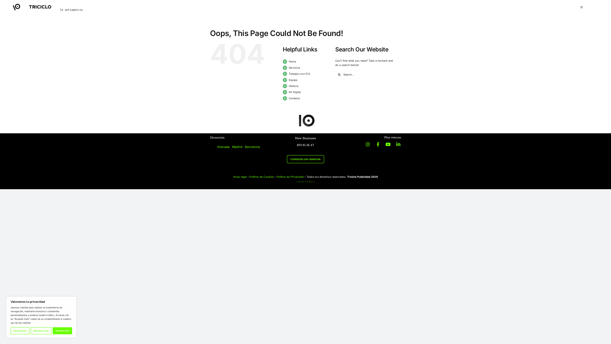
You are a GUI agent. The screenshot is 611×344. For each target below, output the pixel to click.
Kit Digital (295, 92)
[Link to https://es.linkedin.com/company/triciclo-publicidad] (398, 144)
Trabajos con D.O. (300, 73)
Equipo (293, 80)
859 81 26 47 (305, 145)
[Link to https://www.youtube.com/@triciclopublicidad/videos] (388, 144)
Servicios (294, 67)
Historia (293, 86)
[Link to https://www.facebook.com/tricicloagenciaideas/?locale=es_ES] (378, 144)
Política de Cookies (262, 176)
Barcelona (252, 147)
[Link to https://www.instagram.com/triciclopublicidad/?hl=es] (368, 144)
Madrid (237, 147)
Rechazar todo (41, 330)
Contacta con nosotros (305, 159)
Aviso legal (240, 176)
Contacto (294, 98)
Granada (223, 147)
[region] (41, 317)
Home (292, 61)
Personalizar (20, 330)
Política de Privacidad (290, 176)
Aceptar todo (62, 330)
